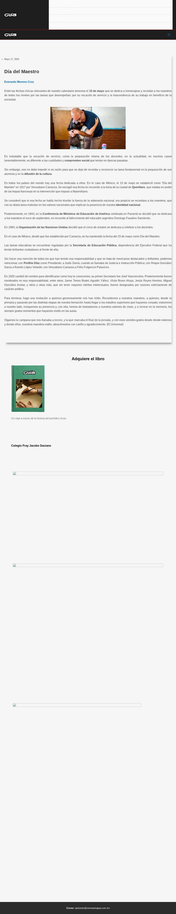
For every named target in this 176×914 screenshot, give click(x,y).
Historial (56, 25)
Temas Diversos (61, 11)
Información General (63, 3)
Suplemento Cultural (63, 18)
